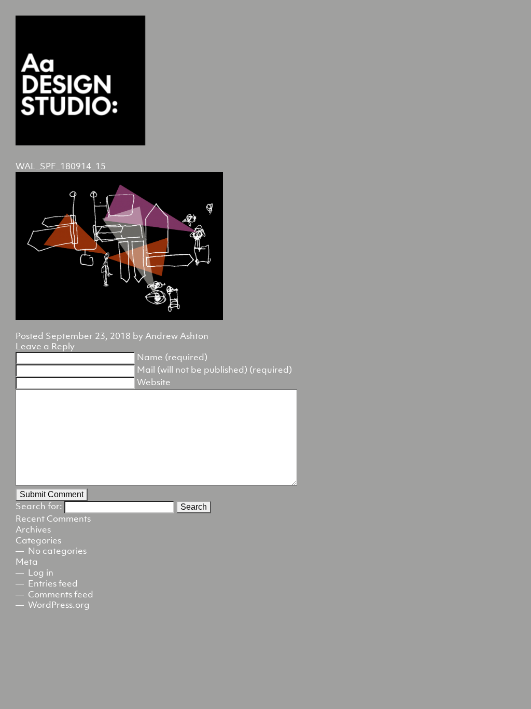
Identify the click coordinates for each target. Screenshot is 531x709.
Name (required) (172, 357)
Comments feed (60, 594)
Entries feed (53, 583)
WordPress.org (59, 604)
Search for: (39, 506)
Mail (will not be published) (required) (214, 369)
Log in (40, 572)
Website (154, 382)
